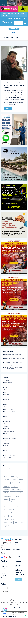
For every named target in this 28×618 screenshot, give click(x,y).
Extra (5, 432)
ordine (6, 498)
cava (11, 471)
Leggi (7, 106)
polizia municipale (9, 508)
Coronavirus (7, 446)
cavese (17, 471)
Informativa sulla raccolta (9, 614)
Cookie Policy (5, 589)
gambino (14, 484)
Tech (5, 386)
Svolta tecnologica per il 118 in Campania (14, 363)
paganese (13, 498)
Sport (5, 449)
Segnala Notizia (5, 15)
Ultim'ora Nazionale (9, 429)
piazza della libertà (9, 504)
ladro (13, 488)
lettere (19, 488)
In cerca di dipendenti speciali (14, 85)
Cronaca (6, 444)
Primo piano (7, 393)
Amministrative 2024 (9, 410)
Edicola (19, 578)
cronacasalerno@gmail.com (7, 547)
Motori (6, 424)
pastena (15, 501)
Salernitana (18, 545)
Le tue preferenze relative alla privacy (15, 611)
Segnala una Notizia (6, 562)
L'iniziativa (6, 434)
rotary (18, 514)
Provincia (6, 388)
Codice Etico (4, 565)
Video (5, 383)
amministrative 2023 (9, 381)
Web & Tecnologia (8, 407)
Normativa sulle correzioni (5, 570)
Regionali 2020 (8, 451)
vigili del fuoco (8, 524)
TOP (11, 521)
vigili (21, 521)
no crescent (7, 494)
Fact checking (4, 567)
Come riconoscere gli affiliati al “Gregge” (14, 361)
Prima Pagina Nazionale (10, 437)
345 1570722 (4, 552)
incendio (6, 488)
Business (6, 390)
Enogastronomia (8, 405)
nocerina (19, 491)
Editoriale (6, 398)
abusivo (6, 468)
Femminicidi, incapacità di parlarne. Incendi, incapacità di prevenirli (12, 353)
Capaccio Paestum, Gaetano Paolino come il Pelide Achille (13, 366)
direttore (20, 478)
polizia (19, 504)
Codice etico (17, 13)
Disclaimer (10, 13)
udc (16, 521)
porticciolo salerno (9, 511)
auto (12, 468)
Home (16, 541)
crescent (6, 478)
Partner (23, 13)
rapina (12, 514)
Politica (6, 417)
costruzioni (14, 474)
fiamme (14, 481)
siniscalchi (14, 518)
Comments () (17, 81)
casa (5, 471)
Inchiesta (6, 427)
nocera (13, 491)
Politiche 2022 (7, 456)
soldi (21, 518)
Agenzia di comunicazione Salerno (14, 606)
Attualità (6, 378)
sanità (5, 403)
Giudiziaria (6, 412)
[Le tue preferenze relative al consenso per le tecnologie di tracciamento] (25, 615)
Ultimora (6, 439)
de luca (14, 478)
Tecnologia (7, 420)
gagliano (6, 484)
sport (5, 521)
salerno (6, 518)
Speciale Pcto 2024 (9, 400)
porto (18, 511)
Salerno (6, 422)
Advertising (4, 13)
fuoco (20, 481)
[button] (25, 23)
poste (5, 514)
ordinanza (16, 494)
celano (6, 474)
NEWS (6, 491)
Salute (5, 415)
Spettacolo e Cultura (9, 454)
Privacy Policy (4, 586)
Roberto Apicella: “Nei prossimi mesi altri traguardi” (14, 357)
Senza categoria (8, 395)
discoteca (6, 481)
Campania (6, 441)
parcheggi (7, 501)
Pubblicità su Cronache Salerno (5, 575)
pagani (20, 498)
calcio (18, 468)
